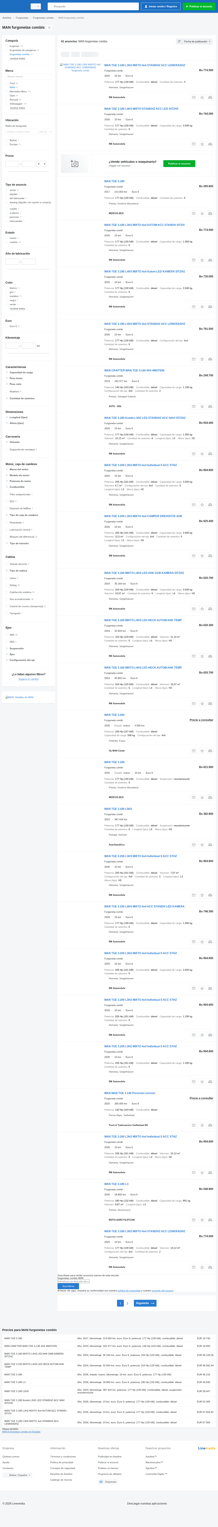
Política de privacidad (61, 1462)
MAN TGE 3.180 (114, 181)
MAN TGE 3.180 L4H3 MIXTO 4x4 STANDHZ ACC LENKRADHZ (144, 323)
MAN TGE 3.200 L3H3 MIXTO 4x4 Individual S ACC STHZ (140, 856)
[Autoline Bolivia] (14, 6)
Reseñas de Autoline (61, 1474)
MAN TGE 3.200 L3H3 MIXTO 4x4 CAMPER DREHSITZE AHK (143, 516)
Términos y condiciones (63, 1456)
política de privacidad (129, 1290)
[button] (202, 97)
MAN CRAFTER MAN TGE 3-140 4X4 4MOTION (134, 370)
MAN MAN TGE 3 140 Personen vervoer (129, 1093)
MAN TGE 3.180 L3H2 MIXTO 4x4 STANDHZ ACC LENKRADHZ (144, 65)
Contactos (8, 1468)
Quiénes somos (11, 1456)
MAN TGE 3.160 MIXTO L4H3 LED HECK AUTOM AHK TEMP (143, 620)
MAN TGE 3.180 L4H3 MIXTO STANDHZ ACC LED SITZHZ (141, 108)
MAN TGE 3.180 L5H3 (118, 808)
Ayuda (6, 1462)
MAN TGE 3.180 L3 (116, 1184)
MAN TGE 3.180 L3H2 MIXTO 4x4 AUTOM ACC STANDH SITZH (144, 224)
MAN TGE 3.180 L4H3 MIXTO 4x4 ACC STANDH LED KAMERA (144, 906)
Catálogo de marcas (61, 1479)
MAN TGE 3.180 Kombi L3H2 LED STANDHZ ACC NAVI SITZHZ (145, 417)
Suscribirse (68, 1286)
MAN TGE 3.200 (114, 714)
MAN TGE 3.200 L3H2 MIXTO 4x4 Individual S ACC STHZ (140, 465)
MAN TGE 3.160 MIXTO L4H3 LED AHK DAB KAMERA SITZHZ (144, 572)
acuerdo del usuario (162, 1290)
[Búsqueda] (51, 6)
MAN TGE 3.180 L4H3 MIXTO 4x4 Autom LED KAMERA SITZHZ (144, 271)
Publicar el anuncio (179, 163)
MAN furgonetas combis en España (21, 1431)
